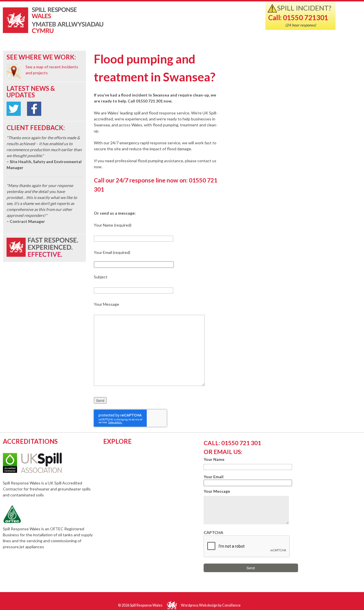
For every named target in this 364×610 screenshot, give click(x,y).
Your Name (214, 459)
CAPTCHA (213, 532)
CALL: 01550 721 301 (232, 442)
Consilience (231, 605)
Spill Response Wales (74, 20)
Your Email (214, 476)
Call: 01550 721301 (298, 17)
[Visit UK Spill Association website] (40, 471)
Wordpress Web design (199, 605)
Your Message (217, 491)
